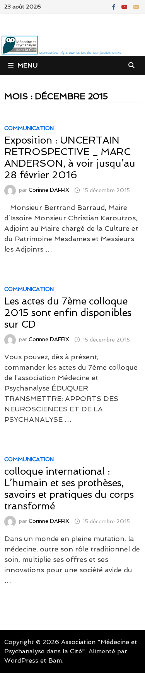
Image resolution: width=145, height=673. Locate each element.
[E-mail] (136, 6)
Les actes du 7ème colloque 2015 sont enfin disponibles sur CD (67, 313)
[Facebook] (114, 6)
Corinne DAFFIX (49, 190)
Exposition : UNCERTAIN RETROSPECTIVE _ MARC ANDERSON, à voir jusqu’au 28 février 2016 (69, 158)
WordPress (21, 660)
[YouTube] (125, 6)
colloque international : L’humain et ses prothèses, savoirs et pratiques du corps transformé (69, 489)
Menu (27, 65)
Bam (55, 660)
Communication (29, 128)
